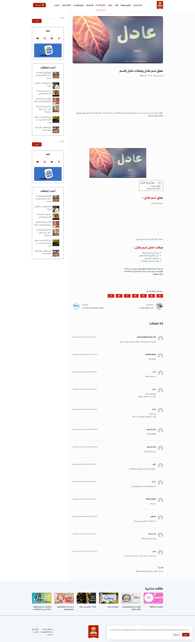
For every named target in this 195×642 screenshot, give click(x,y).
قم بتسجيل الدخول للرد (78, 337)
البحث (62, 17)
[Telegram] (127, 296)
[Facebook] (159, 296)
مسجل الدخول (148, 571)
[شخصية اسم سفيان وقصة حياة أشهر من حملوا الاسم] (41, 598)
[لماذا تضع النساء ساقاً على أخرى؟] (56, 85)
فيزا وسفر (89, 5)
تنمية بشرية (137, 5)
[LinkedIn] (135, 296)
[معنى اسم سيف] (108, 598)
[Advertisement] (118, 95)
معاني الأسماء (100, 5)
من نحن (50, 634)
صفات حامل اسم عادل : (153, 188)
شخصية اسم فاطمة (156, 607)
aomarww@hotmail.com (146, 337)
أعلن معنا (38, 5)
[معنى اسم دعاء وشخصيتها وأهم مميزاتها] (131, 598)
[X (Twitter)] (151, 296)
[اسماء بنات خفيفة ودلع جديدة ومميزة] (64, 598)
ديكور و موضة (126, 5)
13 (149, 76)
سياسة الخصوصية (47, 632)
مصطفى (153, 516)
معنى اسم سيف (112, 607)
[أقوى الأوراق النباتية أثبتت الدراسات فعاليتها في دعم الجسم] (56, 75)
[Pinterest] (143, 296)
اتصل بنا (35, 632)
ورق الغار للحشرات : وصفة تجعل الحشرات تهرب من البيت (43, 120)
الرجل (110, 5)
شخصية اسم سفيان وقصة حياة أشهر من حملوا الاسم (42, 608)
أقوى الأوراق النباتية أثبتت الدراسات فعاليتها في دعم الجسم (43, 75)
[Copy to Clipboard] (111, 296)
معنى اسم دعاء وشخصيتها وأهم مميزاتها (131, 608)
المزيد (57, 5)
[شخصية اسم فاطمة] (153, 598)
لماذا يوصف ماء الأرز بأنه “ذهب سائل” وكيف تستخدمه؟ (43, 109)
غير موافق (176, 635)
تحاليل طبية (66, 5)
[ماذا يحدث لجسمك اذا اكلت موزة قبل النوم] (56, 93)
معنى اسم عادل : (155, 186)
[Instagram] (44, 38)
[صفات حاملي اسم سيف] (86, 598)
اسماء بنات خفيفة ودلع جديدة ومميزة (65, 608)
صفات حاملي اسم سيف (87, 607)
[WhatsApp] (119, 296)
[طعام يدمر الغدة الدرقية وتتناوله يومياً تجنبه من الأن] (56, 101)
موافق (185, 635)
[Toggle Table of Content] (158, 183)
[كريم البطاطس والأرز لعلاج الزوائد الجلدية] (56, 130)
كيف (116, 5)
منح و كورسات (78, 5)
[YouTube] (37, 38)
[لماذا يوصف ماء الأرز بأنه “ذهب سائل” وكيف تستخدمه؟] (56, 109)
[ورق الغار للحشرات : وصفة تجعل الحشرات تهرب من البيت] (56, 119)
